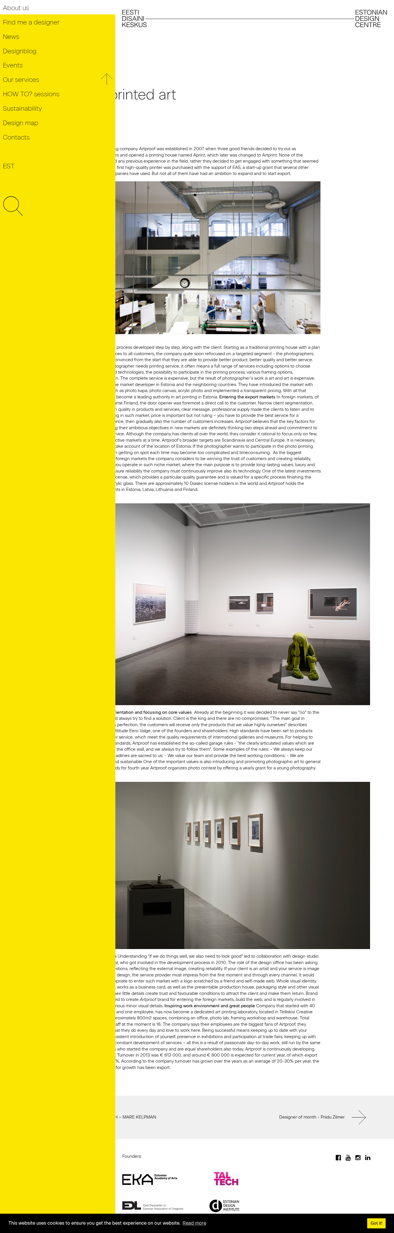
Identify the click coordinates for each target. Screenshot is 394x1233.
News (11, 37)
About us (16, 8)
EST (9, 166)
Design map (20, 123)
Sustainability (22, 108)
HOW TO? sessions (31, 94)
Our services (21, 80)
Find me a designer (31, 22)
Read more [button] (194, 1223)
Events (13, 65)
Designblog (19, 51)
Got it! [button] (376, 1223)
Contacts (16, 137)
